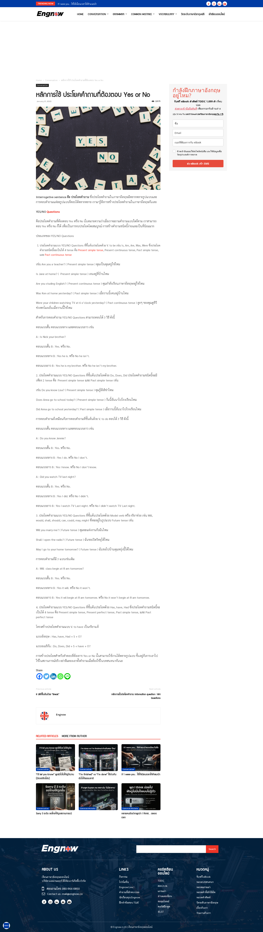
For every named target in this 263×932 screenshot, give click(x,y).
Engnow (61, 714)
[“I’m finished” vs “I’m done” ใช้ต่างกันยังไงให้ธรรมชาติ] (98, 757)
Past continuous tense (58, 254)
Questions (53, 211)
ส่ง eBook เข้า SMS (198, 163)
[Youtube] (225, 3)
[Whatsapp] (60, 676)
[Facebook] (208, 3)
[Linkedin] (219, 3)
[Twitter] (46, 676)
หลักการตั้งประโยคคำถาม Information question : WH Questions (135, 696)
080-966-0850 (71, 888)
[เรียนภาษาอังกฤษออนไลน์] (50, 14)
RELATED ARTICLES (47, 736)
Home (39, 80)
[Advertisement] (131, 48)
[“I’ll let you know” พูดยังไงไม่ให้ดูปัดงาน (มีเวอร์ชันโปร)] (55, 757)
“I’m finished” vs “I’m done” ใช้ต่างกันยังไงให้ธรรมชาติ (97, 776)
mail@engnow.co (72, 894)
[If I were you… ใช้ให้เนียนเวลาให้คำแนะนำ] (140, 757)
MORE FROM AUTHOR (74, 736)
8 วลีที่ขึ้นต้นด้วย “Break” (47, 694)
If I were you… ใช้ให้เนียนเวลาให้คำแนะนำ (140, 774)
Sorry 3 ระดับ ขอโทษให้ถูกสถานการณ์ (75, 3)
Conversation (51, 80)
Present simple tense (90, 250)
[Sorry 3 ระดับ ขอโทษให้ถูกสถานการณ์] (55, 796)
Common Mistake (87, 808)
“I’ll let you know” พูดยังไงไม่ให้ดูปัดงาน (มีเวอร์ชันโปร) (55, 776)
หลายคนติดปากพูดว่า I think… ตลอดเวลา (139, 815)
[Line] (67, 676)
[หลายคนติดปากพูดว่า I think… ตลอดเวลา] (140, 796)
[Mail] (63, 902)
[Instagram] (214, 3)
